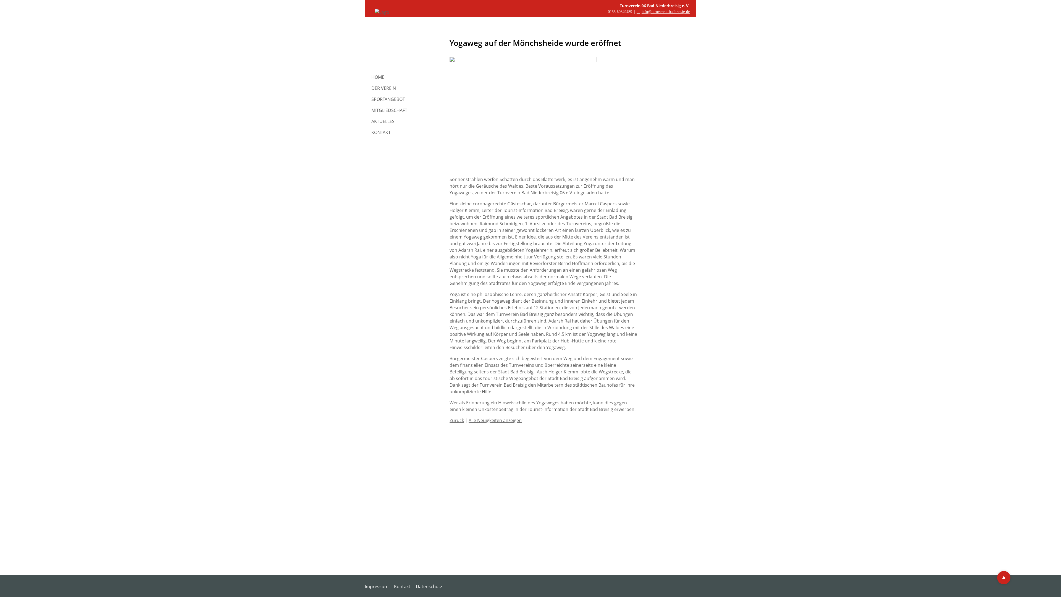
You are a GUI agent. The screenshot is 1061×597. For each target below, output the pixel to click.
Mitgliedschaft (389, 110)
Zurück (457, 420)
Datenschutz (429, 586)
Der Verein (383, 88)
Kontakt (381, 132)
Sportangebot (388, 99)
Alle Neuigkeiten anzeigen (495, 420)
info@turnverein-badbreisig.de (666, 12)
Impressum (376, 586)
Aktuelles (383, 121)
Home (377, 77)
